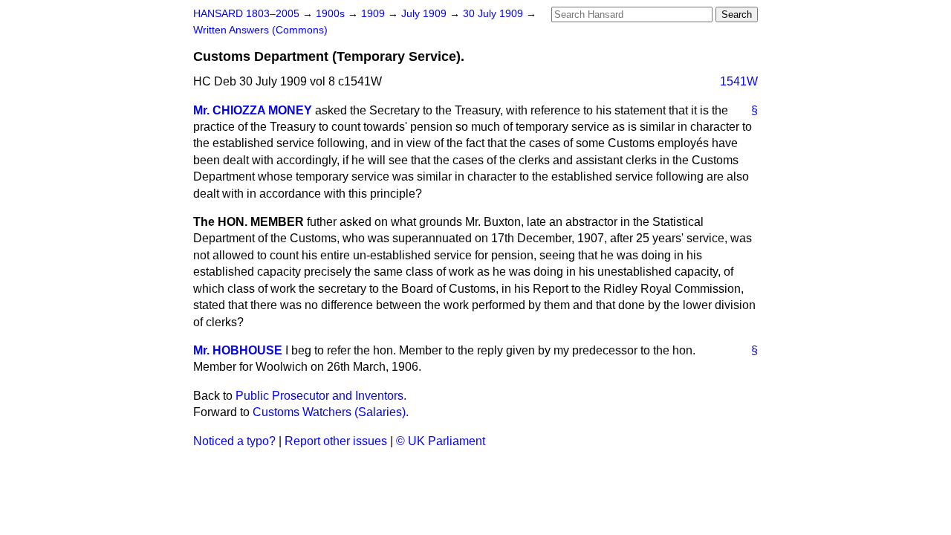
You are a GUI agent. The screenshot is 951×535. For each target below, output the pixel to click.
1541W (739, 81)
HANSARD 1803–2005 (246, 13)
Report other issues (336, 441)
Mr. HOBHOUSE (237, 350)
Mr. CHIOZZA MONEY (252, 110)
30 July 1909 (494, 13)
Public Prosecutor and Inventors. (321, 395)
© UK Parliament (440, 441)
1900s (332, 13)
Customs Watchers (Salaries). (331, 412)
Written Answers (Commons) (260, 30)
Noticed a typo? (234, 441)
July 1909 (425, 13)
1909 (374, 13)
